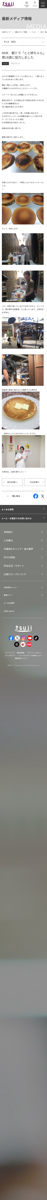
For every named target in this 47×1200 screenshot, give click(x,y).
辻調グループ (6, 32)
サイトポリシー (10, 655)
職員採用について (21, 658)
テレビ (33, 32)
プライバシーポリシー (34, 653)
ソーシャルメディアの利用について (30, 655)
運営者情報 (20, 653)
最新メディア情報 (21, 32)
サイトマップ (9, 653)
